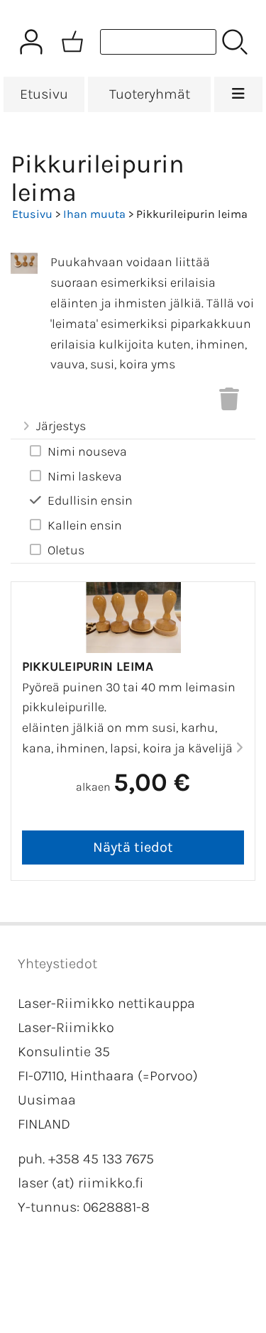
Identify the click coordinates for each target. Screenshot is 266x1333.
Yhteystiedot (57, 963)
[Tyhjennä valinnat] (229, 403)
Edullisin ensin (90, 500)
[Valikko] (238, 94)
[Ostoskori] (72, 42)
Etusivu (44, 94)
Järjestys (61, 426)
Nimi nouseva (87, 451)
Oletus (66, 550)
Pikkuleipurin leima (87, 666)
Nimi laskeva (85, 476)
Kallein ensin (85, 525)
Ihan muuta (94, 214)
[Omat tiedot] (31, 42)
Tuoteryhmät (149, 94)
